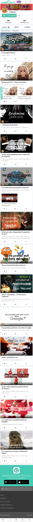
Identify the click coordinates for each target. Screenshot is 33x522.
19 (17, 131)
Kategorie (16, 521)
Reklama (6, 489)
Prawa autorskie (5, 501)
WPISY (16, 27)
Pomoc (2, 495)
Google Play (11, 482)
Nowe (3, 521)
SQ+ (19, 2)
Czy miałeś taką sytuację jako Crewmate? (15, 188)
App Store (25, 482)
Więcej (29, 521)
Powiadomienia (23, 521)
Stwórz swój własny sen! (10, 357)
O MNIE (27, 27)
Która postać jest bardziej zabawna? (14, 265)
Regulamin (3, 498)
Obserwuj (9, 15)
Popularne (9, 520)
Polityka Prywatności (6, 505)
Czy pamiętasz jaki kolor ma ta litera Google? (16, 328)
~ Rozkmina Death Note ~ (10, 125)
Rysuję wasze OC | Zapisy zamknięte (14, 82)
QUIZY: (5, 27)
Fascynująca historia (8, 53)
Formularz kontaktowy (7, 508)
